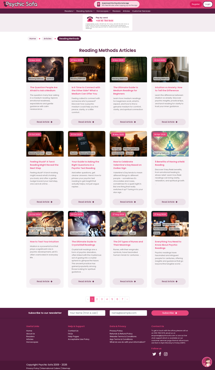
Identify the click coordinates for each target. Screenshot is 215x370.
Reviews (117, 11)
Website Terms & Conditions (123, 336)
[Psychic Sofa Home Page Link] (22, 4)
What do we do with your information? (127, 342)
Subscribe (168, 313)
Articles (126, 11)
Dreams (50, 229)
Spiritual (50, 78)
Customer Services (141, 11)
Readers (30, 336)
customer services (159, 340)
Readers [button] (69, 11)
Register (196, 4)
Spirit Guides (175, 229)
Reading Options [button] (84, 11)
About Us (30, 333)
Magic (132, 233)
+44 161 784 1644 (104, 20)
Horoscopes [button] (103, 11)
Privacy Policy (116, 331)
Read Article (43, 121)
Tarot (49, 153)
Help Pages (73, 336)
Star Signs (116, 149)
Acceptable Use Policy (78, 339)
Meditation (33, 233)
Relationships (118, 153)
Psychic (74, 153)
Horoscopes (32, 342)
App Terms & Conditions (121, 339)
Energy (157, 233)
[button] (207, 362)
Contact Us (73, 331)
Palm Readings (160, 229)
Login (207, 4)
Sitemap (66, 368)
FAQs (70, 333)
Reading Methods (36, 78)
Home (33, 38)
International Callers (50, 368)
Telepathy (45, 233)
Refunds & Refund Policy (121, 333)
